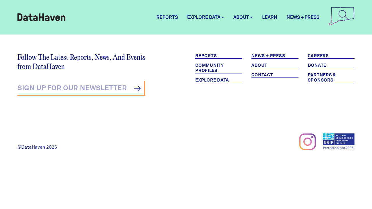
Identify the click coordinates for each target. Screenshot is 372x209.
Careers (318, 55)
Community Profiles (209, 68)
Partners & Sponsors (322, 77)
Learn (269, 17)
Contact (262, 75)
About (259, 65)
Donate (317, 65)
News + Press (303, 17)
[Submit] (137, 88)
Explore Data (212, 80)
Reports (167, 17)
